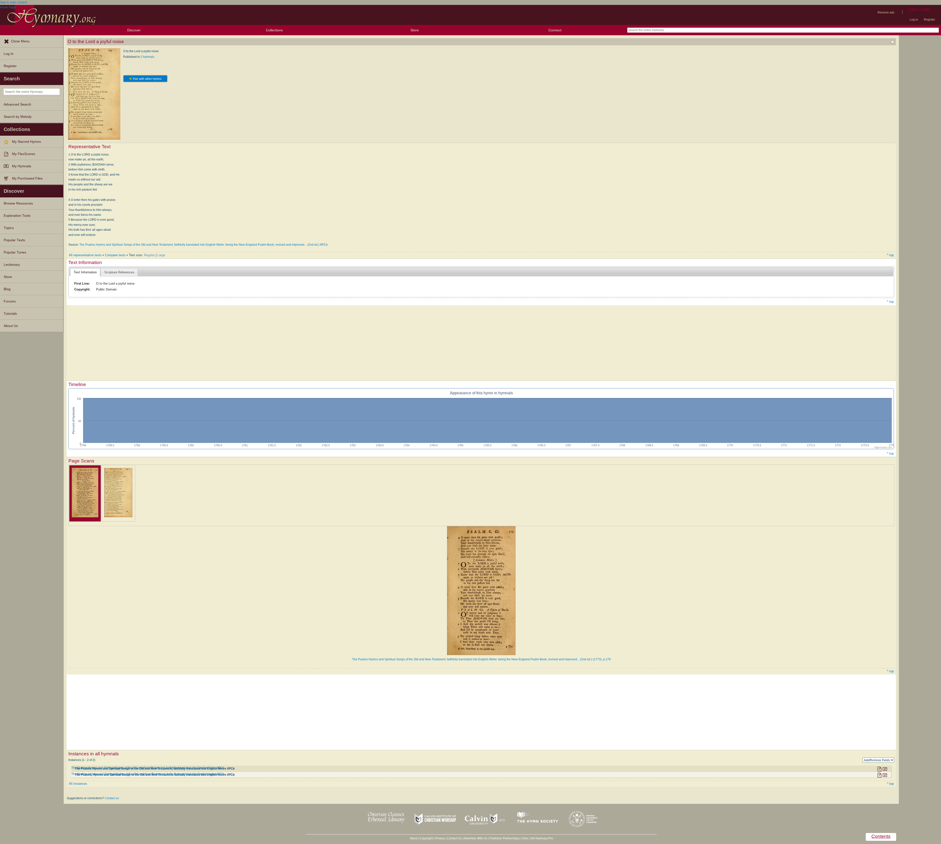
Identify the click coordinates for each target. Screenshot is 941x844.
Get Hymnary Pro (541, 838)
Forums (10, 301)
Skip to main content (13, 2)
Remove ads (886, 12)
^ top (890, 255)
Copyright (426, 838)
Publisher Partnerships (504, 838)
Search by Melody (18, 117)
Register (929, 19)
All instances (78, 783)
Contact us (112, 798)
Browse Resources (18, 203)
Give (525, 838)
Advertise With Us (475, 838)
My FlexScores (23, 154)
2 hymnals (147, 57)
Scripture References (119, 272)
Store (414, 30)
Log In (8, 54)
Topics (9, 228)
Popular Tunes (15, 252)
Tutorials (10, 313)
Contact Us (454, 838)
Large (161, 255)
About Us (11, 326)
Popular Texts (14, 240)
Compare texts (115, 255)
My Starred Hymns (26, 142)
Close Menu (20, 41)
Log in (914, 19)
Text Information (85, 272)
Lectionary (12, 264)
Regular (149, 255)
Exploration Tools (17, 215)
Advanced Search (17, 104)
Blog (7, 289)
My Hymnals (21, 166)
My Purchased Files (27, 178)
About (414, 838)
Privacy (440, 838)
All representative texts (85, 255)
